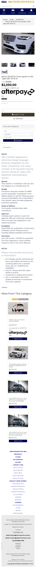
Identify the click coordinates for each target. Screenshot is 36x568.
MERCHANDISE (18, 513)
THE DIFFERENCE (18, 505)
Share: (4, 81)
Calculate (18, 140)
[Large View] (5, 65)
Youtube (18, 545)
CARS (28, 554)
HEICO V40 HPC (18, 467)
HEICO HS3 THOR (18, 475)
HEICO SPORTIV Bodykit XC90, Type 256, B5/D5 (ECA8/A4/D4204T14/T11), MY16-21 (17, 366)
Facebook (18, 543)
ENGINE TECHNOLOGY (18, 486)
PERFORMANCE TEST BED (18, 451)
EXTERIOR (18, 500)
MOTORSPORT (18, 459)
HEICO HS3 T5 (18, 473)
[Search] (33, 6)
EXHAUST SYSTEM (18, 489)
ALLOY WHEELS (18, 494)
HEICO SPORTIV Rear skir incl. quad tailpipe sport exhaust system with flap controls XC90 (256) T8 (17, 434)
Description (7, 147)
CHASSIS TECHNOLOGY (18, 491)
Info (3, 96)
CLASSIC (18, 457)
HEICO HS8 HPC (18, 470)
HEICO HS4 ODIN (18, 478)
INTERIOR (18, 497)
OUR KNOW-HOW (18, 483)
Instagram (18, 546)
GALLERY (18, 462)
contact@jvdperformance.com (20, 538)
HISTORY (18, 510)
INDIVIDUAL (18, 454)
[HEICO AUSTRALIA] (18, 1)
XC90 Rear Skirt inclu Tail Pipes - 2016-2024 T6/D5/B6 (17, 320)
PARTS (24, 554)
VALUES (18, 508)
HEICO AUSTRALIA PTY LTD (13, 554)
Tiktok (18, 548)
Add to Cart (19, 114)
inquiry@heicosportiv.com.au (20, 535)
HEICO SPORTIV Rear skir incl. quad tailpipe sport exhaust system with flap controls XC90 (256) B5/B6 (17, 400)
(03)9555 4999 (19, 540)
